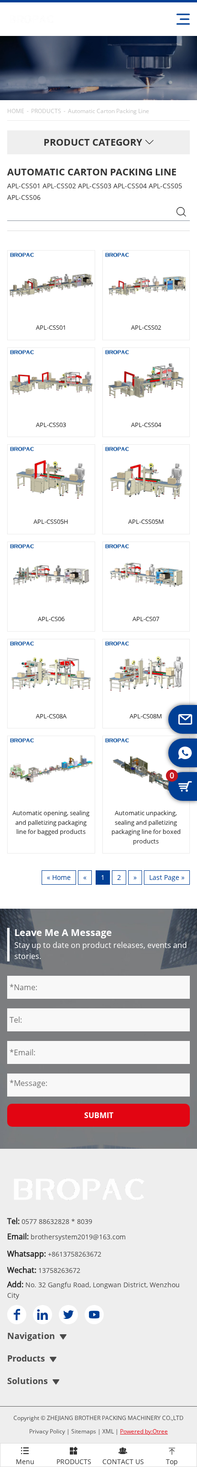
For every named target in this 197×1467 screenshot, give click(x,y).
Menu (25, 1456)
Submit (98, 1115)
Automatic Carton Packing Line (108, 111)
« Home (59, 877)
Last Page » (167, 877)
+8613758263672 (74, 1254)
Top (172, 1456)
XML (108, 1431)
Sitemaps (83, 1431)
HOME (15, 111)
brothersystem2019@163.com (78, 1236)
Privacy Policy (47, 1431)
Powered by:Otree (144, 1431)
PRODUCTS (46, 111)
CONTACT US (123, 1456)
